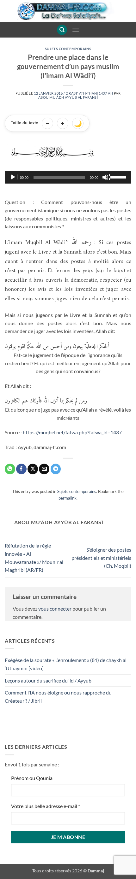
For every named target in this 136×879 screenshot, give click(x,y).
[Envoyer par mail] (44, 469)
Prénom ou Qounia (32, 778)
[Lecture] (13, 177)
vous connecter (54, 609)
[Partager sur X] (33, 469)
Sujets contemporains (68, 49)
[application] (68, 177)
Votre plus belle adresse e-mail (45, 806)
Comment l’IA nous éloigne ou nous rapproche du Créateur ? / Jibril (58, 696)
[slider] (119, 176)
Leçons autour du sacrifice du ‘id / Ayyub (48, 680)
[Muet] (106, 177)
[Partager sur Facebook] (21, 469)
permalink (68, 498)
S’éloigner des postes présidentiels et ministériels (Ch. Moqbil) (101, 558)
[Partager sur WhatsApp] (10, 469)
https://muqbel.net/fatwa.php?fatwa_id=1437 (72, 432)
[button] (62, 30)
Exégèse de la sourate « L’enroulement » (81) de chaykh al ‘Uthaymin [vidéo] (66, 664)
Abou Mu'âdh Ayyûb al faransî (68, 97)
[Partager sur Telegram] (56, 469)
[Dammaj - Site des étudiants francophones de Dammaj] (68, 11)
